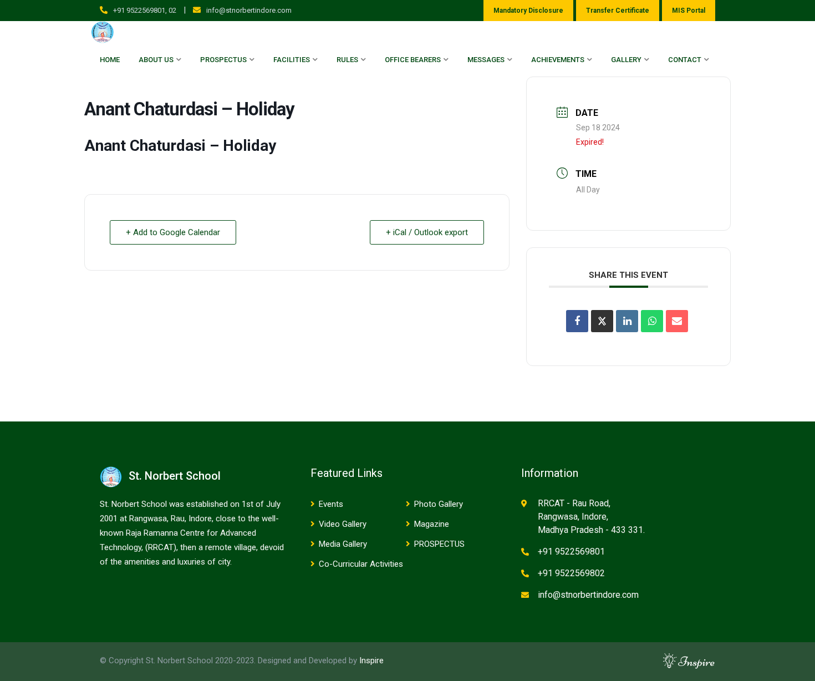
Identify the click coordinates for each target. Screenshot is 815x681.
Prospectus (223, 59)
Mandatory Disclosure (528, 10)
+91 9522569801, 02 (144, 10)
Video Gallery (342, 524)
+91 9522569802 (571, 573)
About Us (156, 59)
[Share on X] (602, 321)
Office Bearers (413, 59)
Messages (486, 59)
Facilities (291, 59)
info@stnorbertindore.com (249, 10)
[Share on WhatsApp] (652, 321)
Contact (684, 59)
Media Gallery (343, 544)
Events (331, 504)
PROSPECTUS (439, 544)
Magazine (431, 524)
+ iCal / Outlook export (427, 232)
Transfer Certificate (617, 10)
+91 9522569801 (571, 551)
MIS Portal (688, 10)
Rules (347, 59)
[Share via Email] (677, 321)
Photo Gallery (438, 504)
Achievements (557, 59)
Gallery (626, 59)
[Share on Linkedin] (627, 321)
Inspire (371, 660)
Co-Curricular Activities (361, 564)
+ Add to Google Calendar (173, 232)
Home (110, 59)
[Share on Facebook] (577, 321)
